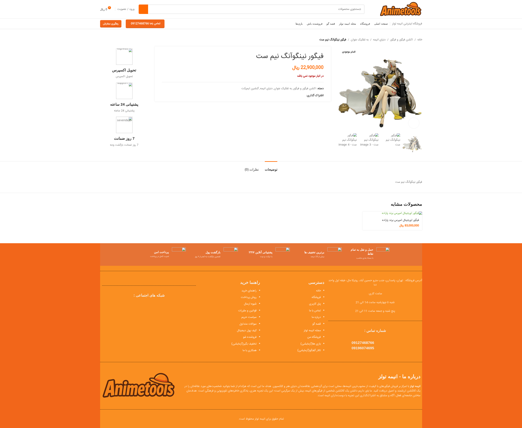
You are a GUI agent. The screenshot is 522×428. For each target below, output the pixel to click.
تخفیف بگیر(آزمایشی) (244, 343)
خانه (419, 40)
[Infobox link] (124, 63)
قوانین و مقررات (247, 310)
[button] (417, 143)
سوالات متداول (248, 324)
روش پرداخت (249, 297)
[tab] (271, 167)
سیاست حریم (249, 317)
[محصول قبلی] (112, 39)
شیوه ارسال (250, 303)
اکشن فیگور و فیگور (401, 40)
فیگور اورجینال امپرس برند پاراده (400, 220)
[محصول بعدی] (102, 39)
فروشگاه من (314, 337)
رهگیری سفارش (111, 24)
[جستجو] (143, 9)
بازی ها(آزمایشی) (310, 343)
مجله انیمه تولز (312, 330)
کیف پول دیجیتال (247, 330)
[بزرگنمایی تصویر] (414, 123)
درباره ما (316, 317)
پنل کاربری (315, 303)
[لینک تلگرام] (284, 95)
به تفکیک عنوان (360, 40)
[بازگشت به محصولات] (107, 39)
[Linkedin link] (289, 95)
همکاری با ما (250, 350)
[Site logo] (400, 9)
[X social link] (298, 95)
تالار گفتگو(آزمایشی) (309, 350)
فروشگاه (316, 297)
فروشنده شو (250, 337)
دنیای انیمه (379, 40)
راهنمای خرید (249, 290)
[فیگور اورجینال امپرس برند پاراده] (392, 213)
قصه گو (316, 324)
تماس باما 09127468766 (145, 23)
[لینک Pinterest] (293, 95)
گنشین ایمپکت (250, 88)
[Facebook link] (303, 95)
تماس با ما (315, 310)
